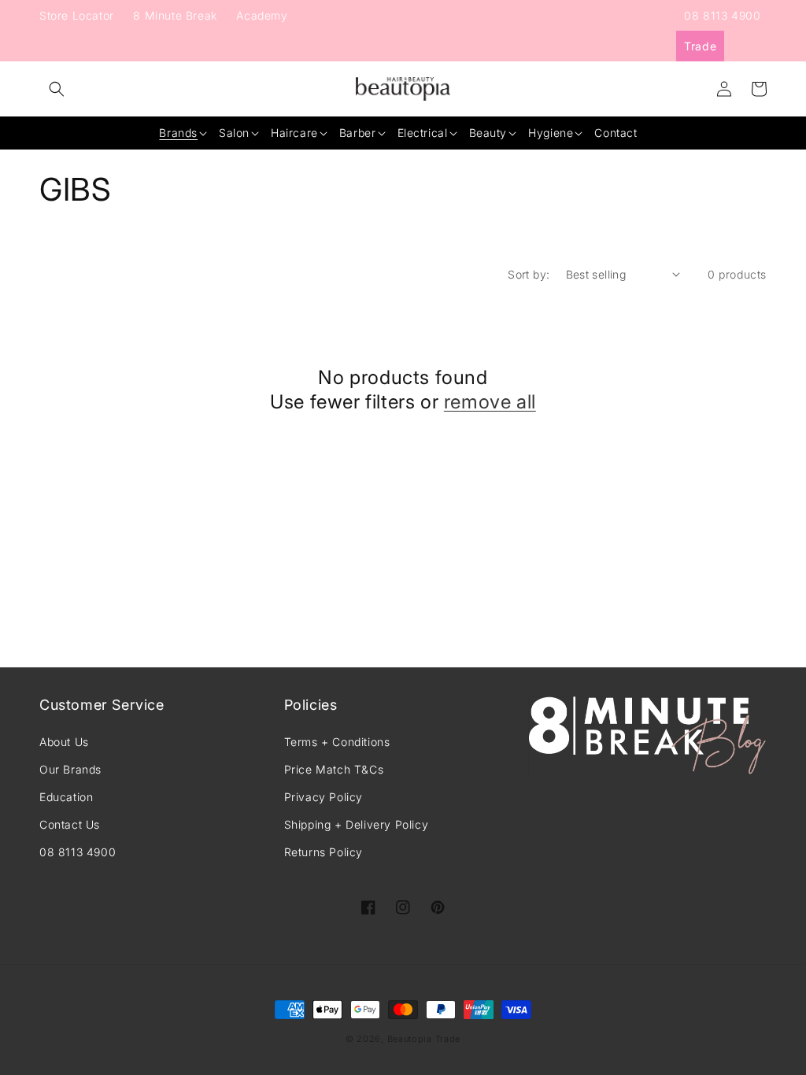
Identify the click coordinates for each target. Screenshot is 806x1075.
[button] (56, 89)
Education (66, 796)
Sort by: (528, 274)
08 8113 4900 (722, 15)
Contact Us (69, 824)
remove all (490, 401)
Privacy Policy (323, 796)
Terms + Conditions (337, 741)
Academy (261, 15)
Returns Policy (323, 852)
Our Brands (70, 769)
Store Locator (76, 15)
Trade (700, 46)
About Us (64, 741)
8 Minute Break (174, 15)
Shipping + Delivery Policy (356, 824)
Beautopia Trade (424, 1038)
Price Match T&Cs (334, 769)
